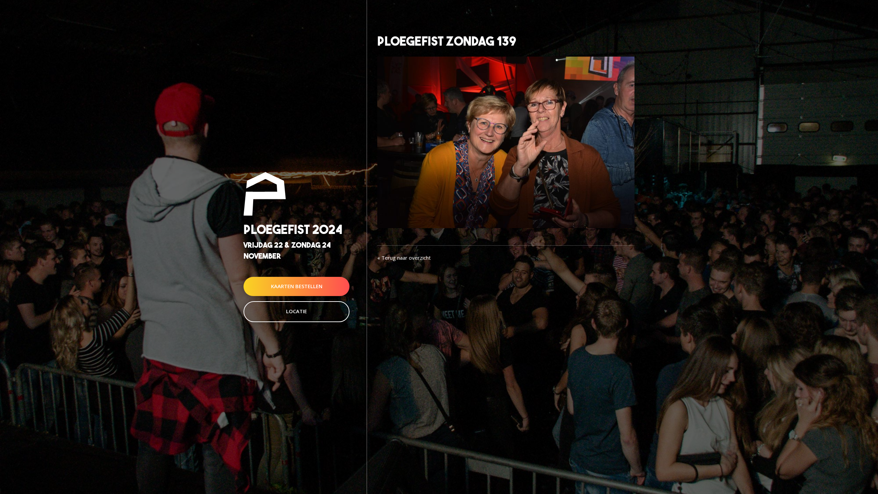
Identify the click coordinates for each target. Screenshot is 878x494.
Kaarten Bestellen (296, 286)
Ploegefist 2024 (293, 229)
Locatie (296, 311)
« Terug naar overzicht (404, 257)
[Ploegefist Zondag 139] (505, 141)
